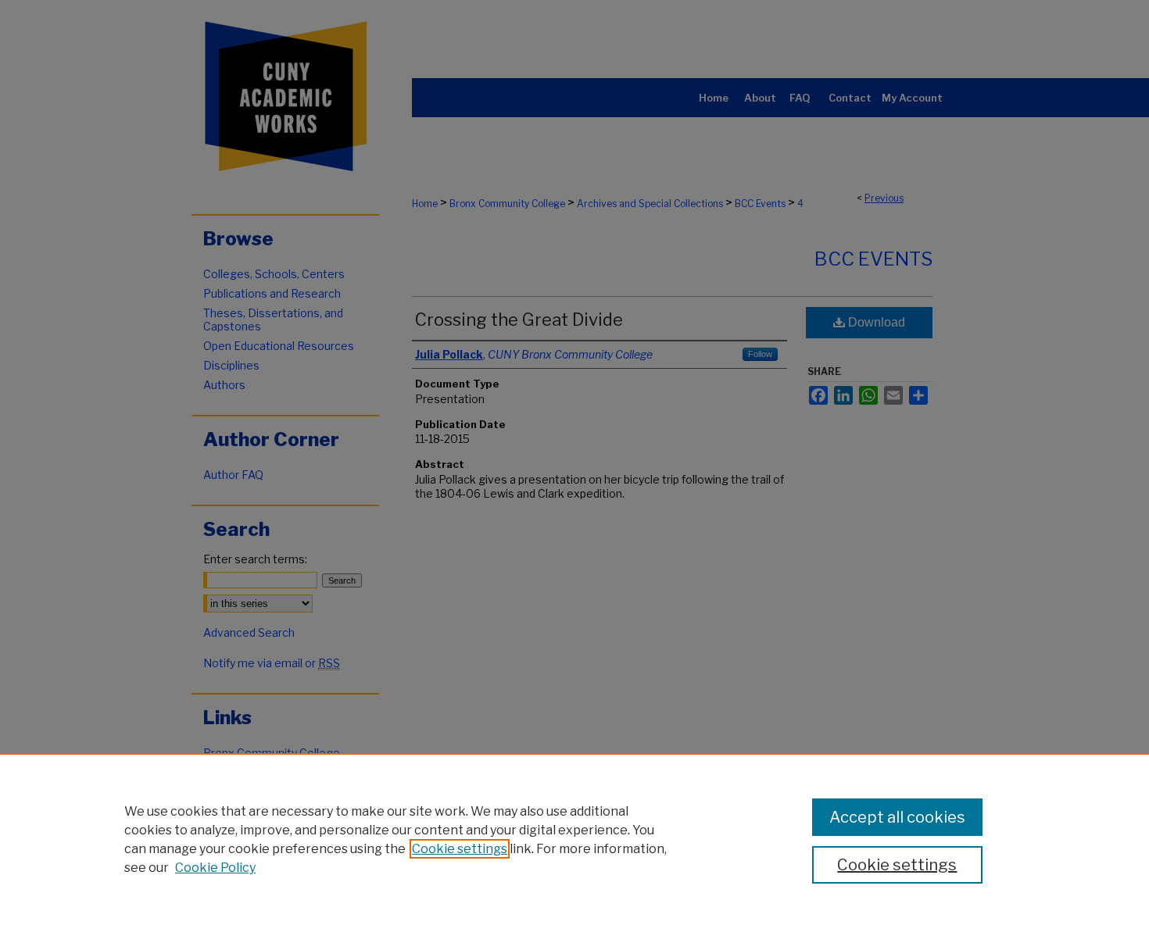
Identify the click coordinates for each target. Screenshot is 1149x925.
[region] (574, 839)
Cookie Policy (215, 867)
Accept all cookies (897, 817)
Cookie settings (459, 848)
